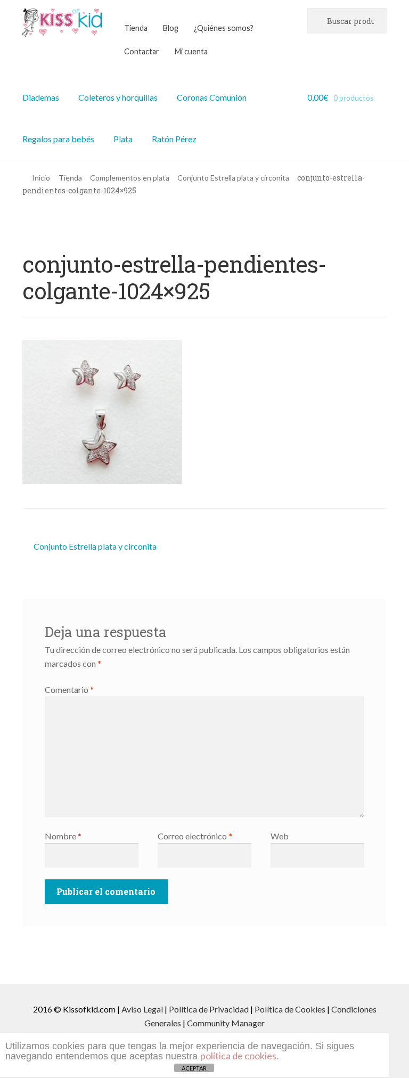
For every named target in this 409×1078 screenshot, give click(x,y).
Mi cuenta (191, 51)
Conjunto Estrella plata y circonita (233, 177)
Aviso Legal (142, 1009)
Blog (170, 27)
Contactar (141, 51)
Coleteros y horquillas (118, 97)
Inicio (41, 177)
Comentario (69, 689)
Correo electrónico (195, 836)
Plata (123, 139)
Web (280, 836)
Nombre (63, 836)
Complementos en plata (129, 177)
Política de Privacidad (209, 1009)
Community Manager (226, 1023)
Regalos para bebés (58, 139)
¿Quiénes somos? (223, 27)
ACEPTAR (194, 1068)
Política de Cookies (290, 1009)
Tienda (136, 27)
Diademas (40, 97)
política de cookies (238, 1055)
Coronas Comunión (212, 97)
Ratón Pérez (174, 139)
